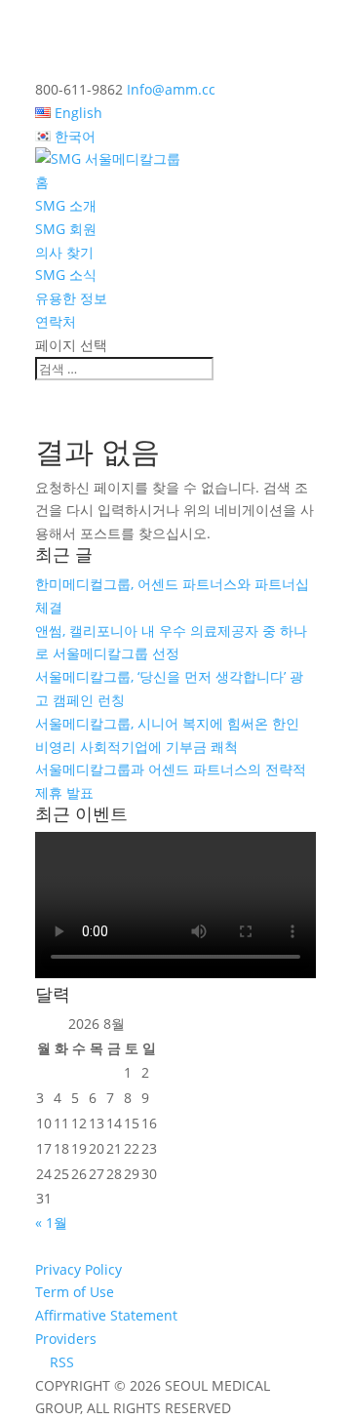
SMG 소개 (66, 205)
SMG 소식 (66, 274)
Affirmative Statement (106, 1315)
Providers (66, 1338)
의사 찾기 (64, 252)
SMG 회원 (66, 228)
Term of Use (74, 1291)
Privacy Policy (78, 1269)
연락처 (55, 321)
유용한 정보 (71, 298)
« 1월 (51, 1222)
